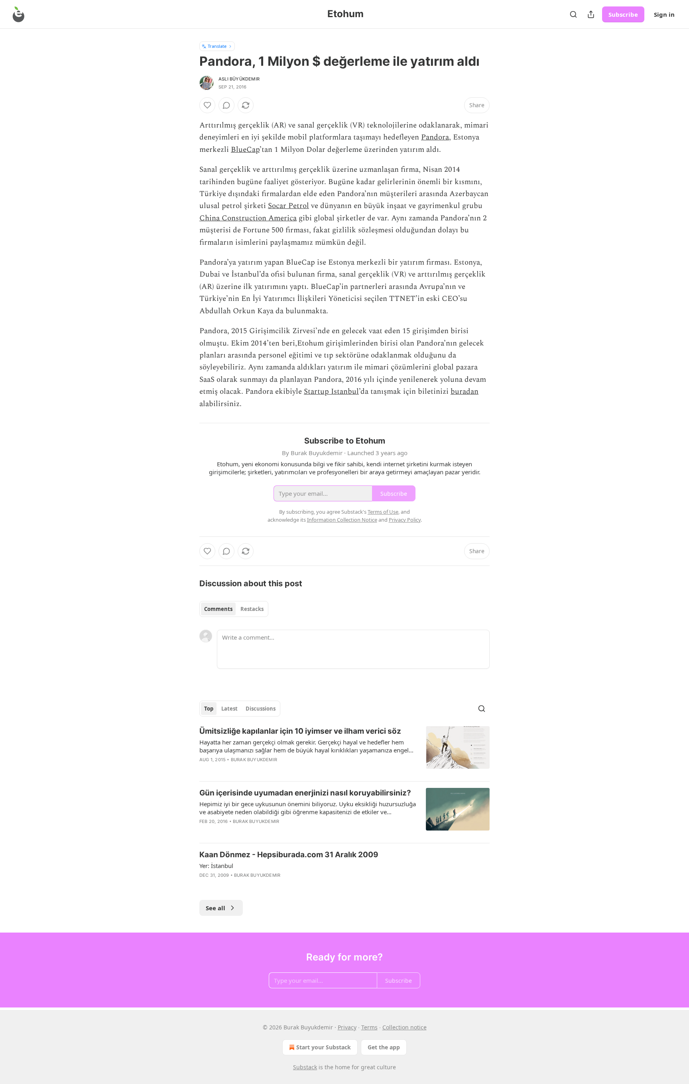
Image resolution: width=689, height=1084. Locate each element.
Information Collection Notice (342, 519)
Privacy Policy (405, 519)
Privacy (347, 1027)
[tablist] (233, 609)
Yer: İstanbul (216, 866)
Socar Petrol (288, 206)
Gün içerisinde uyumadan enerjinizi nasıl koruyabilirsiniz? (305, 792)
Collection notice (404, 1027)
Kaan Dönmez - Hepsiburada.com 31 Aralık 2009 (288, 854)
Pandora (435, 137)
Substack (305, 1067)
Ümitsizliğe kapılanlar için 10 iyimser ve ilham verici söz (300, 731)
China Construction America (248, 218)
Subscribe (623, 14)
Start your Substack (323, 1047)
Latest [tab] (229, 708)
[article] (344, 750)
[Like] (207, 105)
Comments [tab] (218, 609)
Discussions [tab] (261, 708)
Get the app (384, 1047)
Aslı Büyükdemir (239, 79)
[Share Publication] (591, 14)
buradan (464, 391)
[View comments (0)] (226, 105)
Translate (217, 46)
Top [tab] (208, 708)
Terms (369, 1027)
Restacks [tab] (252, 609)
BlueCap (245, 149)
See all (215, 908)
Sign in (664, 14)
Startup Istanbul (331, 391)
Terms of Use (383, 511)
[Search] (573, 14)
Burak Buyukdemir (254, 759)
